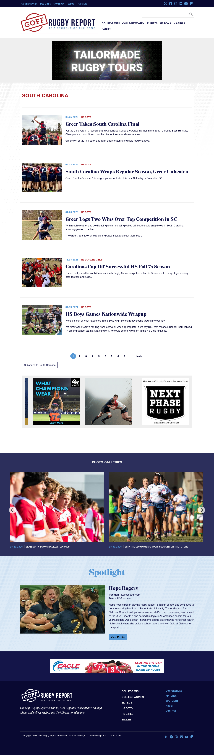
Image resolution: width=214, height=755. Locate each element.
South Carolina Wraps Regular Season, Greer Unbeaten (126, 172)
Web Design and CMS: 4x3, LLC (106, 735)
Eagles (106, 29)
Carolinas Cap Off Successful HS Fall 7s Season (117, 267)
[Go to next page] (131, 356)
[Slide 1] (84, 641)
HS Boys (165, 23)
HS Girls (179, 23)
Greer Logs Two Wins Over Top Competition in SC (121, 219)
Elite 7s (152, 23)
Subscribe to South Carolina (40, 365)
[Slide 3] (95, 641)
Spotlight (59, 3)
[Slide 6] (112, 641)
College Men (111, 23)
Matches (45, 3)
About (72, 3)
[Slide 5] (107, 641)
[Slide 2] (90, 641)
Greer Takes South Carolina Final (102, 124)
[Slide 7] (118, 641)
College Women (133, 23)
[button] (33, 612)
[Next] (201, 510)
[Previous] (12, 510)
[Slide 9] (129, 641)
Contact (83, 3)
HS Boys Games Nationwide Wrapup (105, 314)
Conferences (29, 3)
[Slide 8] (124, 641)
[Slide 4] (101, 641)
